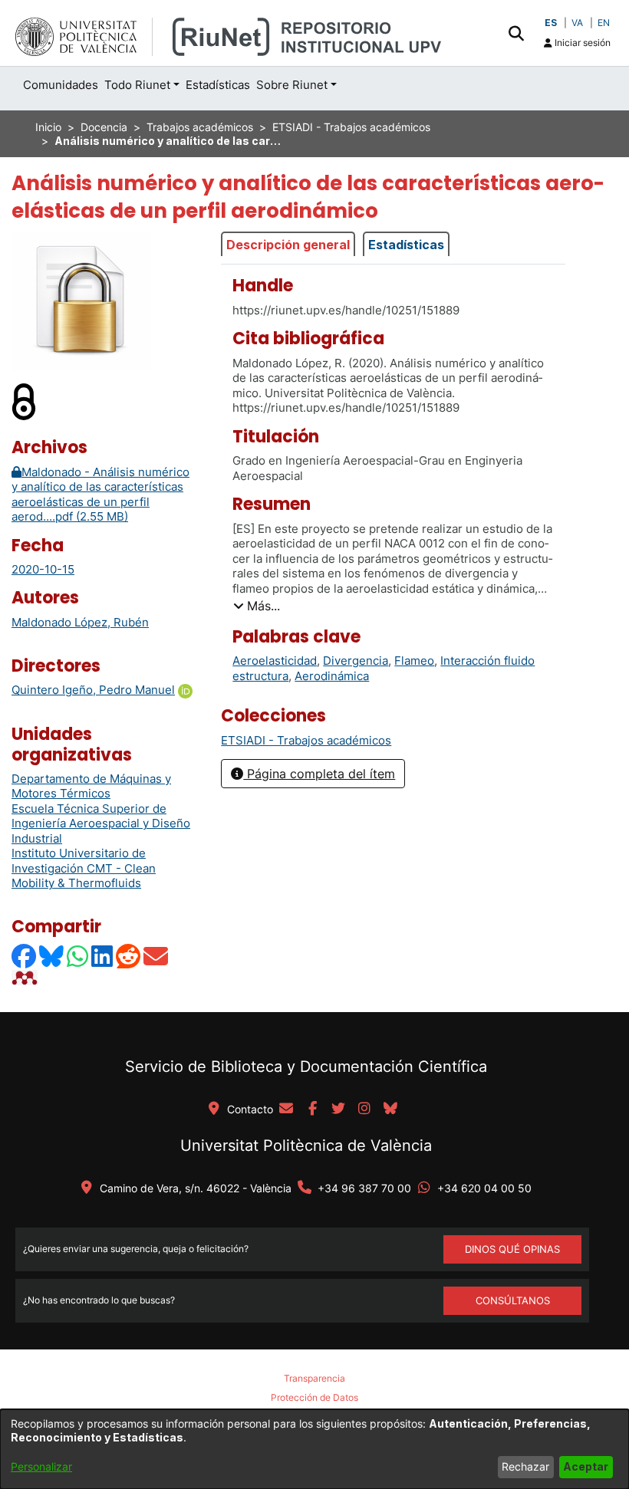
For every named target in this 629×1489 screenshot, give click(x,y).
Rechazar (525, 1466)
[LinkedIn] (102, 955)
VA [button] (577, 22)
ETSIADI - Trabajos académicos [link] (351, 126)
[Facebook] (25, 955)
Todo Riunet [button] (137, 84)
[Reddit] (129, 955)
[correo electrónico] (286, 1109)
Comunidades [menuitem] (60, 84)
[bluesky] (390, 1109)
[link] (306, 740)
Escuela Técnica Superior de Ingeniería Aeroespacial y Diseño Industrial (101, 823)
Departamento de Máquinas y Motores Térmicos (91, 786)
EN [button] (604, 22)
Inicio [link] (48, 126)
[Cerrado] (25, 400)
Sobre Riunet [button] (292, 84)
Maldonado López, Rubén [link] (80, 622)
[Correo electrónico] (156, 955)
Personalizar (41, 1466)
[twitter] (338, 1109)
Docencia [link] (104, 126)
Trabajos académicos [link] (200, 126)
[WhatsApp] (78, 955)
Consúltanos (513, 1300)
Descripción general (288, 244)
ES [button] (551, 22)
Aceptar (585, 1466)
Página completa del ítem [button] (319, 773)
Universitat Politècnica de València (306, 1145)
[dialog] (314, 1449)
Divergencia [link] (355, 660)
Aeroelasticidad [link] (274, 660)
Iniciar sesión (581, 42)
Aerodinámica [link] (332, 676)
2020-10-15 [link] (43, 569)
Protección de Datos (314, 1397)
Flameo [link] (414, 660)
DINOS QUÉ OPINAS (512, 1249)
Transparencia (314, 1378)
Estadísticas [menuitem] (218, 84)
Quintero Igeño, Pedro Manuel (93, 689)
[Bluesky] (52, 955)
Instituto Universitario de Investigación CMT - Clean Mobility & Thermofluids (84, 868)
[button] (515, 33)
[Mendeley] (26, 977)
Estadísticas (406, 244)
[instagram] (364, 1109)
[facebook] (312, 1109)
